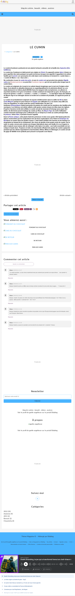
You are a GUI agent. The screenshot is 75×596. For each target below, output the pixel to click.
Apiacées (63, 68)
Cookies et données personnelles (45, 544)
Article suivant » (65, 195)
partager (37, 569)
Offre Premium (31, 544)
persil (15, 76)
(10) (7, 511)
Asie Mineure (8, 101)
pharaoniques (16, 105)
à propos (47, 569)
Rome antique (14, 117)
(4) (8, 514)
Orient (43, 72)
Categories (9, 52)
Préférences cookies (59, 544)
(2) (7, 516)
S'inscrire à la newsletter (11, 214)
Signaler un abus (63, 542)
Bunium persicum (16, 82)
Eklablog (51, 536)
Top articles (49, 542)
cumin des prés (25, 80)
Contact (56, 542)
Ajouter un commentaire (19, 264)
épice (61, 72)
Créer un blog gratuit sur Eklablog (37, 542)
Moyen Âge (48, 111)
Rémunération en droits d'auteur (18, 544)
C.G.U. (71, 542)
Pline (17, 114)
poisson (8, 114)
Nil (60, 100)
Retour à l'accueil (37, 199)
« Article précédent (11, 195)
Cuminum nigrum (38, 82)
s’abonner (26, 569)
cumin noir (42, 80)
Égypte (35, 101)
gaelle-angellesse (35, 412)
